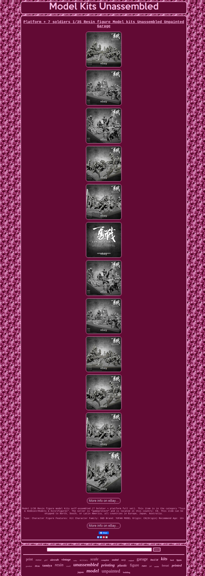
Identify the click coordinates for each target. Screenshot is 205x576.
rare (144, 565)
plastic (122, 565)
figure (134, 565)
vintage (66, 559)
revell (68, 566)
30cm (37, 566)
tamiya (47, 565)
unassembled (85, 564)
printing (108, 565)
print (29, 559)
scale (94, 559)
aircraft (54, 559)
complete (105, 560)
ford (172, 560)
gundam (29, 566)
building (126, 572)
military (84, 560)
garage (142, 559)
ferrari (165, 565)
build (154, 560)
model (92, 570)
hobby (75, 560)
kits (164, 558)
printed (177, 565)
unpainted (111, 570)
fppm (179, 560)
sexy (123, 560)
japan (81, 572)
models (156, 566)
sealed (115, 559)
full (150, 566)
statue (39, 560)
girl (45, 560)
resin (59, 564)
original (131, 560)
